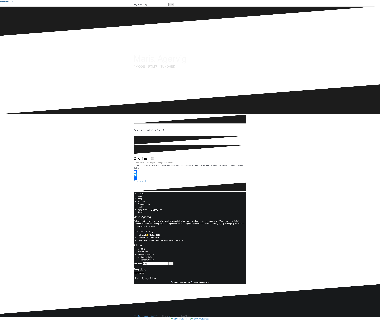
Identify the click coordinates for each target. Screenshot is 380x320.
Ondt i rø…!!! (144, 158)
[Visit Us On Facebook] (181, 282)
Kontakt (141, 212)
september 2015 (145, 259)
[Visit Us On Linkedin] (200, 282)
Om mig (141, 193)
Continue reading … (142, 181)
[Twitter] (190, 174)
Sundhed (141, 201)
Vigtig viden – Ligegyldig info (150, 209)
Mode (140, 196)
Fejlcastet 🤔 (143, 234)
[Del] (190, 178)
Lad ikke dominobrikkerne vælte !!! (152, 240)
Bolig (140, 198)
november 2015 (144, 254)
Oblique (172, 315)
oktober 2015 (143, 257)
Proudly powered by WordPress (147, 315)
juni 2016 (141, 249)
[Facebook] (190, 171)
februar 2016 (143, 251)
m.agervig (162, 162)
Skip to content (6, 1)
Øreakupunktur (144, 204)
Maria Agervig (160, 58)
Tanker (169, 162)
